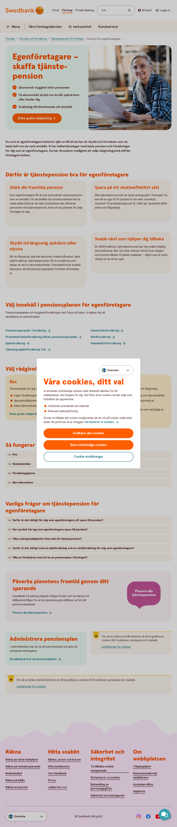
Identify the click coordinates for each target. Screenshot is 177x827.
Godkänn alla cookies (88, 433)
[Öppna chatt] (164, 814)
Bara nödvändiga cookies (88, 445)
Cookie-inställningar (88, 456)
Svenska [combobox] (113, 370)
